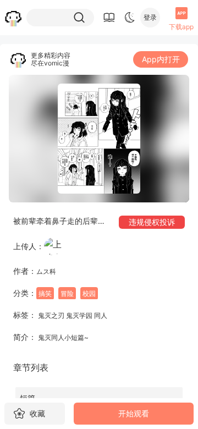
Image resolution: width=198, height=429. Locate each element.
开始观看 (133, 413)
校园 (89, 293)
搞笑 (45, 293)
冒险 (67, 293)
